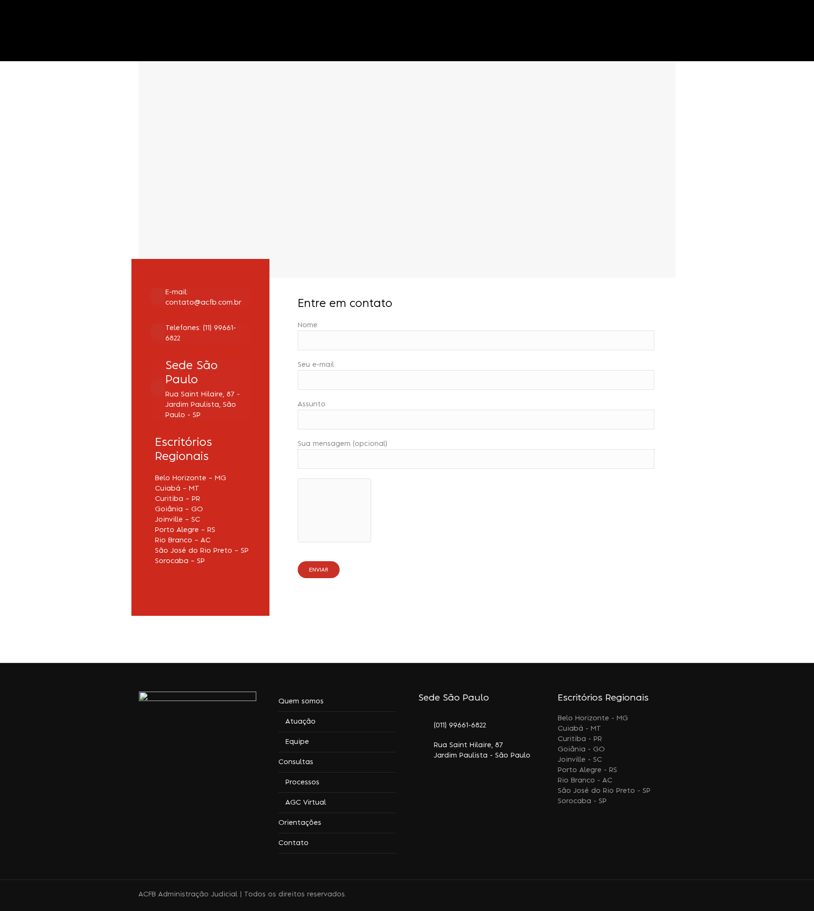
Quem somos (301, 701)
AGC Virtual (305, 802)
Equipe (297, 742)
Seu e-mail (316, 365)
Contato (293, 843)
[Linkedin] (636, 895)
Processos (302, 782)
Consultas (295, 762)
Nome (307, 325)
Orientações (299, 823)
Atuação (300, 721)
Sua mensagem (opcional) (342, 444)
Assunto (312, 404)
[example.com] (200, 297)
